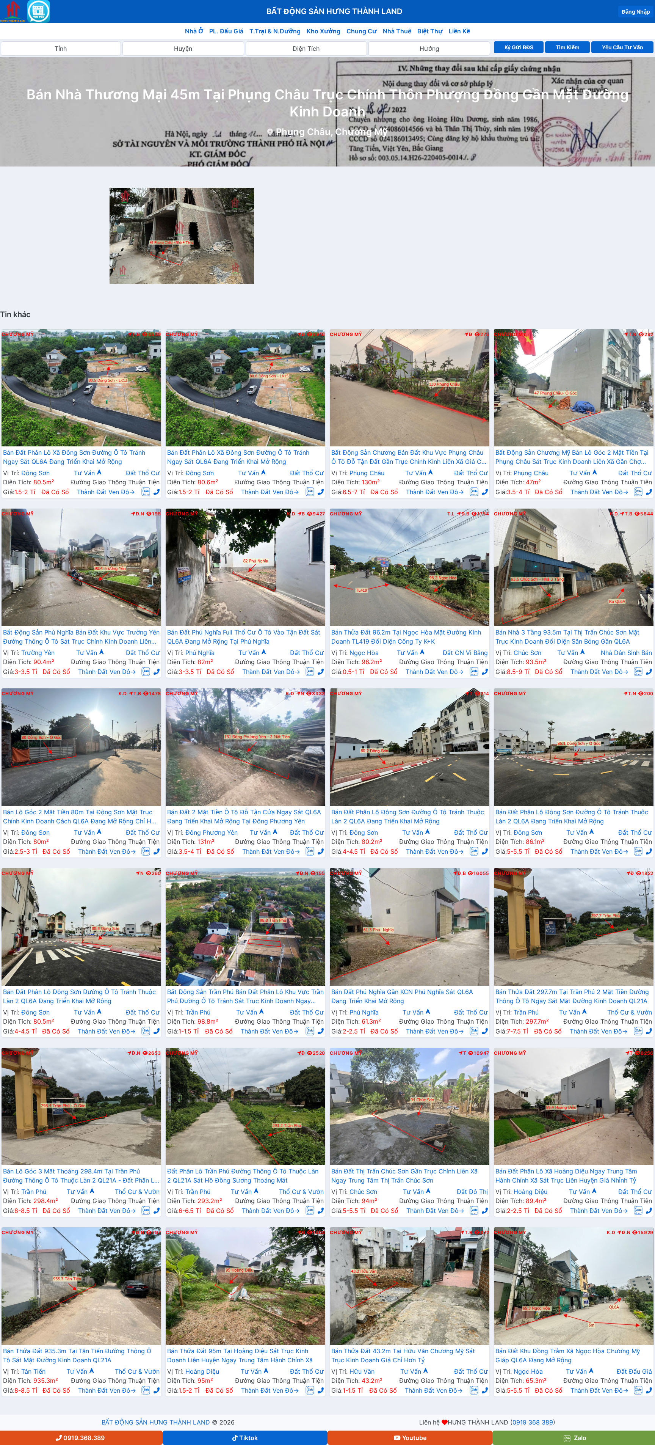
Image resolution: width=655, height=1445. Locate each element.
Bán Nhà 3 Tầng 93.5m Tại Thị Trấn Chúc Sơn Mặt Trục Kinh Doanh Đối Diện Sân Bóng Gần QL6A (567, 636)
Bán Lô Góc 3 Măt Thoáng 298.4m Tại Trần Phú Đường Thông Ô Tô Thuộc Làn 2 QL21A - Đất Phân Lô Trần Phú (80, 1176)
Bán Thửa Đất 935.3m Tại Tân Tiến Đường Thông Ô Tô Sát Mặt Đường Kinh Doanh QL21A (77, 1355)
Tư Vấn (85, 473)
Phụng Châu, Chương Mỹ (332, 131)
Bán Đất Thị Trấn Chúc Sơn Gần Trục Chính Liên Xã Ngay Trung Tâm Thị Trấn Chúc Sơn (404, 1175)
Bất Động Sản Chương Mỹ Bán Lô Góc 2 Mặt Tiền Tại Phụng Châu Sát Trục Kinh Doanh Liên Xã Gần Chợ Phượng (572, 458)
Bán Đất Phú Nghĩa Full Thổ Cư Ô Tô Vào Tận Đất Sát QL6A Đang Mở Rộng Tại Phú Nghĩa (243, 636)
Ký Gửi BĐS (519, 47)
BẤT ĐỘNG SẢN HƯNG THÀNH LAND (156, 1422)
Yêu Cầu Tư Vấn (622, 47)
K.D (291, 514)
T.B (136, 334)
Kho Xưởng (323, 31)
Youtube (414, 1438)
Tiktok (248, 1438)
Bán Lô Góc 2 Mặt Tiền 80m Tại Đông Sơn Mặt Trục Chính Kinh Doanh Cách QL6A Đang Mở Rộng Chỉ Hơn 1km (80, 817)
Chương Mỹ (18, 334)
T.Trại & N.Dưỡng (275, 31)
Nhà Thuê (397, 31)
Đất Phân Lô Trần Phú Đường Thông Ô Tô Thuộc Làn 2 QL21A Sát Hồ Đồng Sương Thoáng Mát (242, 1175)
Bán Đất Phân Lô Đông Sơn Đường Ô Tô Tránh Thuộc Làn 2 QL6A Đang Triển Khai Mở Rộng (407, 816)
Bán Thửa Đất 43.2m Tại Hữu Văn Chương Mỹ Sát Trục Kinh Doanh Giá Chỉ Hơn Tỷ (403, 1355)
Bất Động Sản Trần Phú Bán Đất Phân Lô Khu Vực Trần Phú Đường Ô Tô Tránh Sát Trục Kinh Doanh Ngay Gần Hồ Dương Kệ (245, 997)
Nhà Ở (194, 31)
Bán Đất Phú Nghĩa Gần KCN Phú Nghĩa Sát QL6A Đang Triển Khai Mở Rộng (402, 996)
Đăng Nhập (636, 11)
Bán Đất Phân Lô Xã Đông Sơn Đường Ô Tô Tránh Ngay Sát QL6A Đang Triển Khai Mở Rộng (74, 457)
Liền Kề (459, 31)
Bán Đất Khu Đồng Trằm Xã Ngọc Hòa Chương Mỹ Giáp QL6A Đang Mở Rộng (567, 1355)
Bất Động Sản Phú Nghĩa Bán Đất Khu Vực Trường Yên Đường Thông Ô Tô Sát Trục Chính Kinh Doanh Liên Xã (81, 637)
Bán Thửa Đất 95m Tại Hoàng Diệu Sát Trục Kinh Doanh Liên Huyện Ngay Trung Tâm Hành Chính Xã (240, 1355)
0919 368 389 (532, 1422)
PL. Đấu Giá (226, 31)
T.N (632, 334)
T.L (451, 514)
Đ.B (465, 514)
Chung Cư (361, 31)
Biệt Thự (430, 31)
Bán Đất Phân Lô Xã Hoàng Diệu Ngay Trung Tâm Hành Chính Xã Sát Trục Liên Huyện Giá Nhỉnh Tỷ (566, 1175)
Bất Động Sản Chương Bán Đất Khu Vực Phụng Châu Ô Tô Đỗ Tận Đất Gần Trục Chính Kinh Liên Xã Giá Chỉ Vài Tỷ (408, 458)
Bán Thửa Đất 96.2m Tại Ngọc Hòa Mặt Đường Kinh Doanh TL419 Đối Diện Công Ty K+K (406, 636)
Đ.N (140, 514)
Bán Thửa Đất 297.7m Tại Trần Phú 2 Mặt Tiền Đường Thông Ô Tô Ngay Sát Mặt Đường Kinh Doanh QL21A (572, 996)
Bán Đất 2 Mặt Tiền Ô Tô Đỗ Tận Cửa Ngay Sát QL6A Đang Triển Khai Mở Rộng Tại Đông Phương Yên (244, 816)
